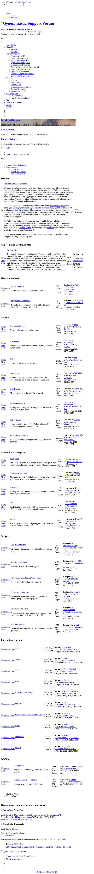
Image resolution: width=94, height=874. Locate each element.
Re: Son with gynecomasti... (70, 438)
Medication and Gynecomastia (22, 74)
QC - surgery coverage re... (65, 660)
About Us (14, 49)
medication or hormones (78, 259)
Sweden (18, 748)
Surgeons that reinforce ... (70, 423)
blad (76, 325)
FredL (66, 680)
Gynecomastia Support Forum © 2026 (20, 856)
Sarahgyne (79, 300)
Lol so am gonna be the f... (65, 727)
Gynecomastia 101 (18, 56)
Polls (12, 359)
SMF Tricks (18, 844)
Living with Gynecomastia (21, 76)
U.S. (17, 670)
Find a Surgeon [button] (12, 94)
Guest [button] (8, 13)
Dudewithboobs (71, 504)
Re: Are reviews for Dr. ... (65, 715)
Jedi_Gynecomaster (71, 691)
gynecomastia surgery (45, 190)
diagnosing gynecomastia (20, 208)
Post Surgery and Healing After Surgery (26, 578)
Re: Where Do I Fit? (74, 462)
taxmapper (68, 647)
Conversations (16, 169)
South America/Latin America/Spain (29, 715)
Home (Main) (11, 45)
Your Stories (15, 373)
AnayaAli (57, 815)
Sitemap (49, 847)
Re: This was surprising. (70, 376)
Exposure (13, 487)
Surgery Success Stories (20, 609)
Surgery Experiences (19, 562)
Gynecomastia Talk (17, 326)
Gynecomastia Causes (19, 58)
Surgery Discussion (18, 89)
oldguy (78, 459)
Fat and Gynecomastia (18, 403)
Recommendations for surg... (66, 693)
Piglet (77, 285)
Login (13, 15)
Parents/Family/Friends (19, 435)
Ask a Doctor (16, 82)
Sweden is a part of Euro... (65, 749)
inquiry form (27, 236)
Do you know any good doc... (67, 738)
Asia (17, 681)
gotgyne (77, 592)
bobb (75, 256)
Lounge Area (19, 765)
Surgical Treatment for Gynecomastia (25, 67)
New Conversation (18, 174)
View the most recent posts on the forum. (17, 819)
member (50, 228)
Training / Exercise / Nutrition (25, 780)
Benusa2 (78, 519)
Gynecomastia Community (16, 165)
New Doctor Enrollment (20, 98)
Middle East (19, 737)
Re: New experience (74, 391)
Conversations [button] (11, 167)
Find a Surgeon (17, 96)
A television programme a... (70, 288)
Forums (14, 80)
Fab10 (77, 473)
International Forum (18, 91)
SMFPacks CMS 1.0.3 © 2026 (47, 872)
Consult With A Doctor (15, 102)
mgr (75, 358)
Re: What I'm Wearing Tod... (71, 522)
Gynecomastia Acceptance (21, 87)
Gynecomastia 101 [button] (13, 54)
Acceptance (14, 459)
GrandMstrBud (70, 669)
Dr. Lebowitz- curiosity (74, 627)
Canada (18, 659)
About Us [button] (9, 47)
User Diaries (15, 389)
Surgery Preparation (18, 545)
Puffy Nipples (15, 420)
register (29, 29)
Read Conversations (18, 172)
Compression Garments (20, 592)
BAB (3, 835)
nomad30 (77, 561)
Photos (12, 519)
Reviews (14, 52)
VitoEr (66, 724)
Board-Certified (25, 228)
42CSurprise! (69, 342)
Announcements (17, 286)
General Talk (16, 85)
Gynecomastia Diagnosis (20, 63)
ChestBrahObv (69, 610)
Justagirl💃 (78, 389)
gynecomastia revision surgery (42, 208)
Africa (17, 726)
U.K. (17, 648)
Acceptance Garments (18, 473)
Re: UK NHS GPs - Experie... (67, 649)
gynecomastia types (57, 206)
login (22, 29)
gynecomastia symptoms (19, 210)
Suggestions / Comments (20, 301)
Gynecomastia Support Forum (15, 184)
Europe (18, 703)
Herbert (78, 488)
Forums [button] (9, 78)
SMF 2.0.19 (11, 847)
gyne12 (67, 713)
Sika (65, 702)
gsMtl (66, 658)
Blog (8, 100)
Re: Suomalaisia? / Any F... (65, 704)
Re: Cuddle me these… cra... (71, 507)
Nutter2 (76, 576)
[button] (4, 148)
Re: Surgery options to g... (65, 682)
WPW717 (78, 373)
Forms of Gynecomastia (20, 60)
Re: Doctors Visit (73, 490)
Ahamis (77, 420)
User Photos (14, 341)
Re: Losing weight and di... (72, 782)
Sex (11, 503)
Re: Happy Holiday (69, 768)
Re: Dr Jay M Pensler (63, 671)
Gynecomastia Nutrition (20, 71)
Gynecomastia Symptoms (20, 65)
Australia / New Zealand (24, 692)
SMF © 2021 (22, 847)
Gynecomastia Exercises (20, 69)
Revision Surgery (17, 624)
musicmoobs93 (69, 404)
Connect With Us (9, 139)
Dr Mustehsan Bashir (70, 544)
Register (14, 17)
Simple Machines (36, 847)
